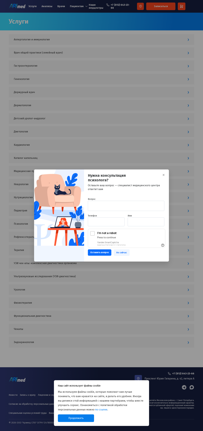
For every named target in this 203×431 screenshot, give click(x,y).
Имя (130, 216)
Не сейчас (121, 252)
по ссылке (101, 409)
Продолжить (76, 418)
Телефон (92, 216)
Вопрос (92, 199)
